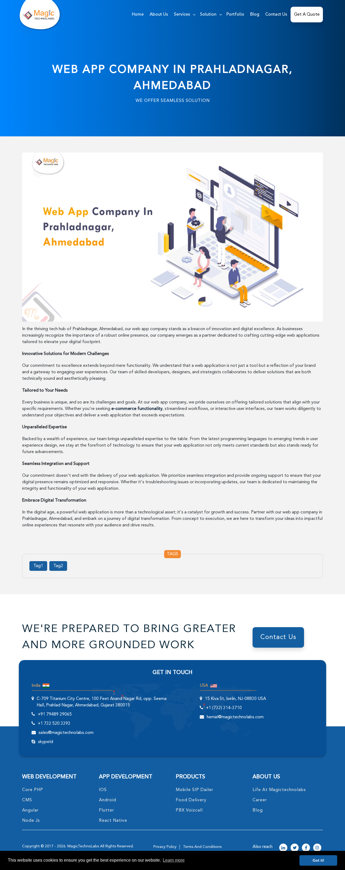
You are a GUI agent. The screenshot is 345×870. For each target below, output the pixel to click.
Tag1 (38, 566)
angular (30, 810)
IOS (103, 790)
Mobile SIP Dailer (194, 790)
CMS (27, 800)
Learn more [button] (174, 860)
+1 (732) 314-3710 (224, 708)
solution (208, 14)
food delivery (191, 800)
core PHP (32, 790)
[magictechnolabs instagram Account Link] (317, 848)
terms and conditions (202, 847)
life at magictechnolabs (279, 790)
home (138, 14)
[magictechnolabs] (38, 14)
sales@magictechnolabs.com (66, 733)
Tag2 (58, 566)
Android (107, 800)
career (260, 800)
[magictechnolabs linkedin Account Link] (283, 848)
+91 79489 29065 (55, 714)
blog (258, 810)
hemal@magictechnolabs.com (235, 717)
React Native (113, 821)
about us (159, 14)
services (182, 14)
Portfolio (235, 14)
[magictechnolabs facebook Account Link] (306, 848)
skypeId (45, 742)
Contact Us (276, 14)
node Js (31, 821)
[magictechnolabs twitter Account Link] (294, 848)
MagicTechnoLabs (83, 846)
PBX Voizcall (189, 810)
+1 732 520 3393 (54, 723)
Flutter (106, 810)
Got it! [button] (318, 860)
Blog (254, 14)
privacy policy (165, 847)
